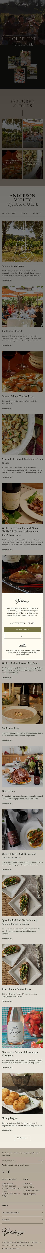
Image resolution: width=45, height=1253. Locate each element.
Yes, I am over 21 (22, 630)
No (22, 636)
